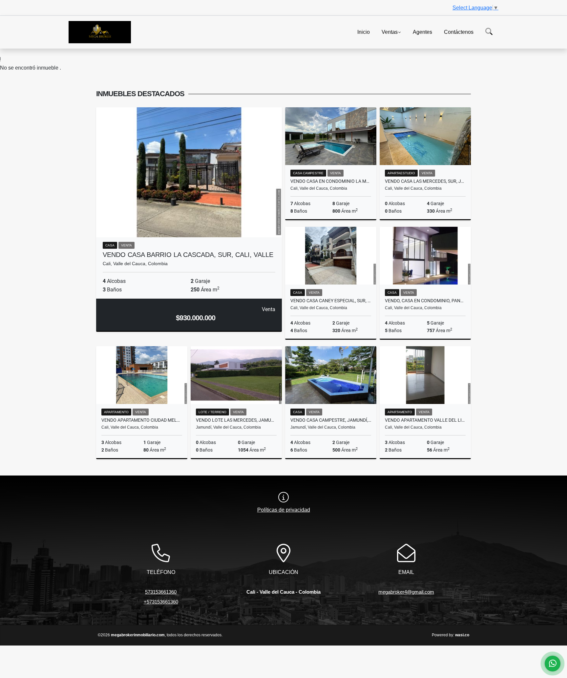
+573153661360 (161, 601)
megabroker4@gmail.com (406, 592)
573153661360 (161, 592)
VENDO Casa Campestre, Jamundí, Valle (330, 420)
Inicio (363, 31)
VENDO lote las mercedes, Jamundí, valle (236, 420)
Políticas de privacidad (283, 510)
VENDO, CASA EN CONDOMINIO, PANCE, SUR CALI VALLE (425, 300)
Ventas (390, 31)
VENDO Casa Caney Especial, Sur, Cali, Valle (330, 300)
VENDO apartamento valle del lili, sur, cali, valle (425, 420)
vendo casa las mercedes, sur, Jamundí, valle (425, 181)
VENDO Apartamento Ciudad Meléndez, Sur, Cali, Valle (141, 420)
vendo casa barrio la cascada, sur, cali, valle (188, 254)
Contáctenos (458, 31)
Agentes (422, 31)
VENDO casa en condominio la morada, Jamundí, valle (330, 181)
